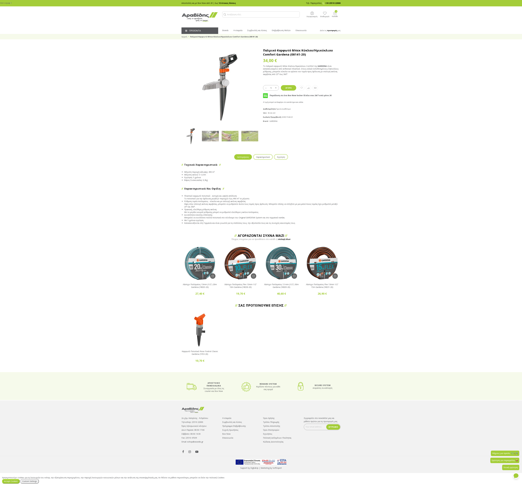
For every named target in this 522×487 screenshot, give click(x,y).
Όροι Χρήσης (268, 418)
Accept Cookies (11, 481)
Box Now (226, 434)
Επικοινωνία (227, 437)
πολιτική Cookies (216, 477)
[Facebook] (183, 452)
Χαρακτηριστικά (263, 157)
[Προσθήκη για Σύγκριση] (308, 88)
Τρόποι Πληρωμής (271, 422)
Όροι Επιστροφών (271, 430)
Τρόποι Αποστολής (271, 426)
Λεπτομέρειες (243, 157)
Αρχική (184, 36)
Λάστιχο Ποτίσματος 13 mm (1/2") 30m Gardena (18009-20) (281, 285)
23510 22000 (197, 422)
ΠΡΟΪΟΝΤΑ (195, 30)
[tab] (243, 157)
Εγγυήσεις (267, 434)
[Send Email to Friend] (315, 88)
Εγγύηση (281, 157)
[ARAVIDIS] (193, 409)
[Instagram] (190, 452)
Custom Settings (29, 481)
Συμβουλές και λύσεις (232, 422)
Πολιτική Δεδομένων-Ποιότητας (277, 437)
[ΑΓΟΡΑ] (212, 276)
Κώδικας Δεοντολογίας (273, 441)
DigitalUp (254, 468)
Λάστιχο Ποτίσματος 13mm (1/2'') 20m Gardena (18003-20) (200, 285)
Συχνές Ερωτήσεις (230, 430)
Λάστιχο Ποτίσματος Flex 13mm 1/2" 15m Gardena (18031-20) (322, 285)
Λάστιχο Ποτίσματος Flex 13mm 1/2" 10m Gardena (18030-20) (240, 285)
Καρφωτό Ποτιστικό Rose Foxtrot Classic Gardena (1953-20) (200, 352)
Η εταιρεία (226, 418)
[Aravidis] (199, 17)
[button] (225, 14)
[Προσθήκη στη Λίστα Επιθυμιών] (301, 88)
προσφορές (332, 30)
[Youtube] (197, 452)
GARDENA (273, 121)
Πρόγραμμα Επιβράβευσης (234, 426)
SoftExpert (277, 468)
